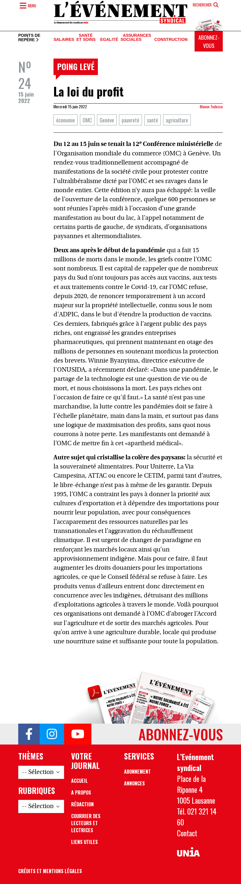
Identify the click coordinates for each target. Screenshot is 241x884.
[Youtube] (77, 734)
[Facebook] (29, 734)
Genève (107, 120)
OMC (87, 120)
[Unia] (188, 852)
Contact (187, 833)
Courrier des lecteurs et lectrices (86, 823)
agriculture (177, 120)
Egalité (109, 39)
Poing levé (75, 66)
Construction (171, 39)
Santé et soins (86, 38)
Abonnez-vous (208, 41)
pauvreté (130, 120)
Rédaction (82, 804)
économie (65, 120)
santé (152, 120)
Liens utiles (84, 841)
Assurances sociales (135, 38)
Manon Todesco (211, 106)
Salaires (63, 39)
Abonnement (137, 771)
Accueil (79, 780)
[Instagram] (52, 734)
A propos (81, 792)
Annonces (134, 783)
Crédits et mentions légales (50, 871)
